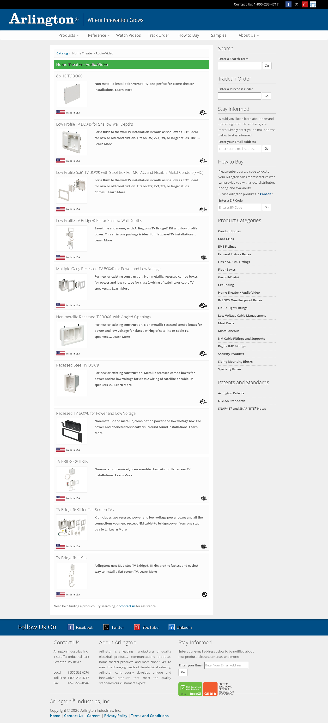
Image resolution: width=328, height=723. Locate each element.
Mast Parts (226, 323)
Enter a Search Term (233, 59)
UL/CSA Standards (231, 401)
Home (55, 715)
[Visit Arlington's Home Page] (164, 19)
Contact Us (73, 715)
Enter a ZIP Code (231, 200)
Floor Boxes (227, 269)
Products (67, 35)
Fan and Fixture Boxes (234, 254)
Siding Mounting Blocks (235, 361)
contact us (127, 606)
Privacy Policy (115, 715)
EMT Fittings (227, 246)
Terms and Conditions (150, 715)
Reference (97, 35)
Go (266, 148)
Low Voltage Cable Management (242, 315)
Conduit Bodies (229, 231)
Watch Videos (128, 35)
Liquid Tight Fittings (232, 308)
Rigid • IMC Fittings (232, 346)
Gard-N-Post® (228, 277)
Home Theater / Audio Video (239, 292)
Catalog (62, 53)
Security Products (231, 354)
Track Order (158, 35)
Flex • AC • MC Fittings (234, 262)
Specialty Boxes (229, 369)
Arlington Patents (231, 393)
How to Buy (188, 35)
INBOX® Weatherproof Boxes (240, 300)
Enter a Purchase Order (236, 89)
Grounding (226, 285)
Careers (93, 715)
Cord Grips (226, 239)
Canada (266, 194)
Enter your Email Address (237, 142)
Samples (218, 35)
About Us (247, 35)
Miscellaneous (228, 331)
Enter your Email (191, 665)
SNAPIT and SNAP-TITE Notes (242, 408)
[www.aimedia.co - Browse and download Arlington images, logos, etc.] (313, 4)
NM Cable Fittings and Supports (241, 338)
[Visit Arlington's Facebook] (289, 4)
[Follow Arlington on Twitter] (298, 4)
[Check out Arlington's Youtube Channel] (306, 4)
